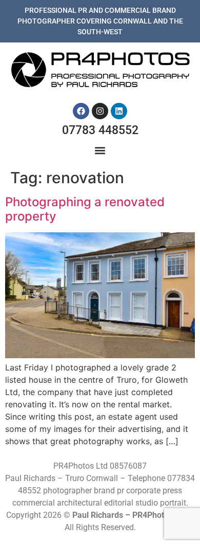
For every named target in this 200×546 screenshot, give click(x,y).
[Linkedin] (119, 111)
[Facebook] (81, 111)
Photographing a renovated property (85, 209)
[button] (100, 150)
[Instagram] (100, 111)
